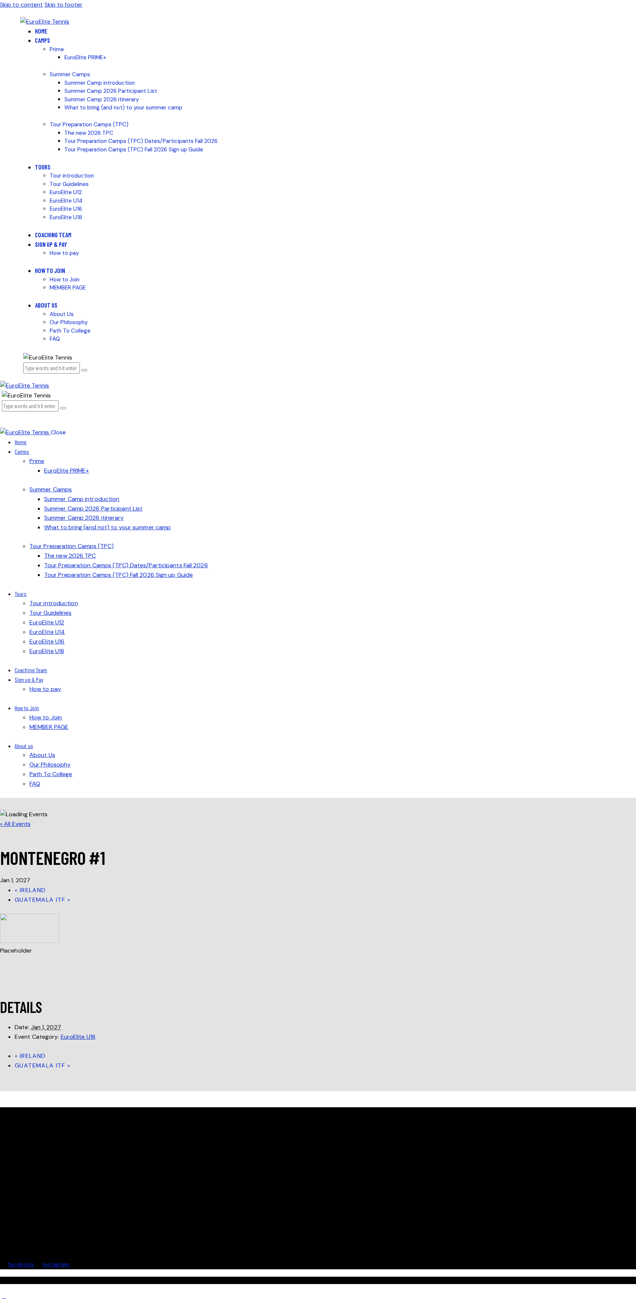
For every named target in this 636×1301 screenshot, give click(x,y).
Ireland (30, 890)
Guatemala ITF (42, 900)
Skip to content (21, 4)
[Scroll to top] (4, 1296)
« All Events (15, 824)
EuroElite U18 (78, 1037)
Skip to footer (63, 4)
